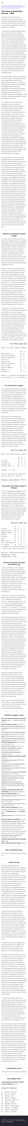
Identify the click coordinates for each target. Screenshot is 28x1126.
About (18, 1120)
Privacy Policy (9, 1121)
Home (2, 5)
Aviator (3, 1121)
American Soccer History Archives (14, 5)
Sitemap (22, 1120)
